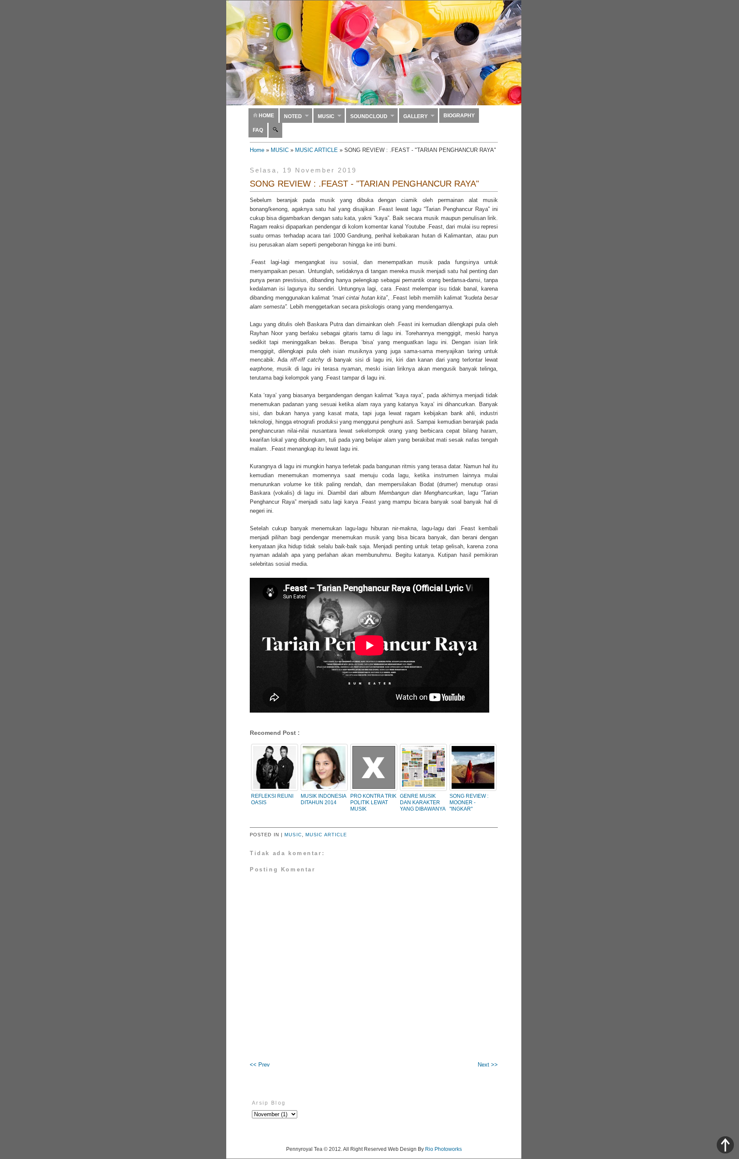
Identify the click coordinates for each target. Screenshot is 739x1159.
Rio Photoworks (443, 1149)
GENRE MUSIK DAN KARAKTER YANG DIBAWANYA (423, 802)
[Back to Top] (725, 1146)
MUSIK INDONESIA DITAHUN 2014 (323, 799)
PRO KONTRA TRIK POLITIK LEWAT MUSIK (373, 802)
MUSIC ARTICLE (316, 150)
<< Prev (260, 1064)
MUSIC (280, 150)
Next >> (488, 1064)
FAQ (258, 130)
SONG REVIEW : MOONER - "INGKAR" (468, 802)
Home (265, 116)
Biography (459, 116)
